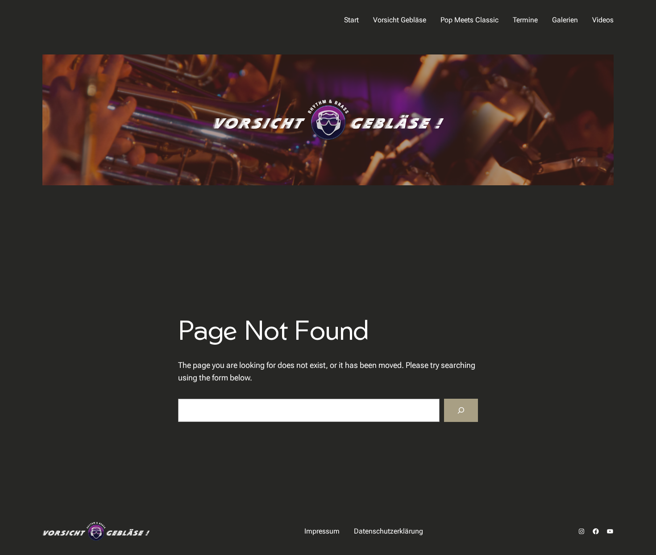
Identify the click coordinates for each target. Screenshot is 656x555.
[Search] (461, 410)
